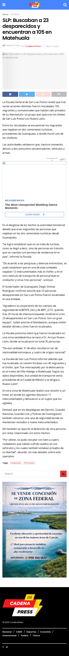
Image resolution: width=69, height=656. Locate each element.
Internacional (9, 635)
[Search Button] (63, 474)
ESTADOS (15, 14)
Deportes (31, 631)
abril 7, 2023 (52, 46)
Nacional (7, 631)
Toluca (36, 635)
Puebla (24, 635)
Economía (45, 631)
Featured (16, 463)
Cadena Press (33, 46)
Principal (29, 463)
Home (5, 14)
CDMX (19, 631)
